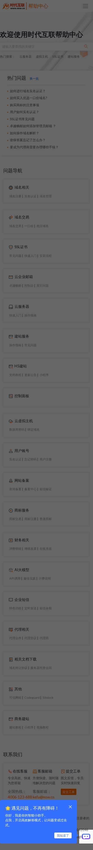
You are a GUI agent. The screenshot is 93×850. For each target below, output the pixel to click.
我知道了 (63, 835)
